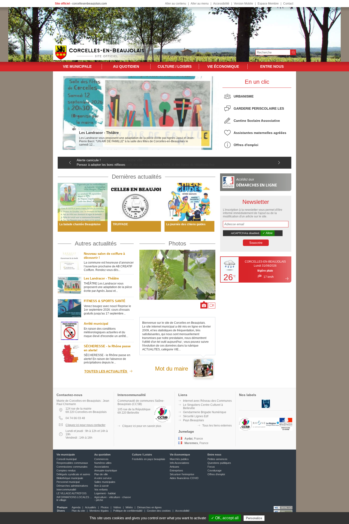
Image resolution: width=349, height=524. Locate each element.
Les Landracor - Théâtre (99, 133)
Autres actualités (96, 243)
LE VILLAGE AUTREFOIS (71, 493)
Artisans (174, 466)
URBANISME (244, 96)
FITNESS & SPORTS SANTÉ (104, 301)
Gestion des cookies (159, 510)
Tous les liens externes (217, 425)
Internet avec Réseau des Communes (207, 400)
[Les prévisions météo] (286, 278)
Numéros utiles (103, 462)
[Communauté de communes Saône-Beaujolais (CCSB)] (245, 429)
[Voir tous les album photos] (177, 275)
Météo (129, 507)
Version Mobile (243, 3)
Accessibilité (221, 3)
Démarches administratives (72, 485)
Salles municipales (104, 481)
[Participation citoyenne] (265, 407)
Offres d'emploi (246, 145)
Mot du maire (171, 368)
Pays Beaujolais (193, 420)
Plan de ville (101, 474)
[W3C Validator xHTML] (283, 507)
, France (193, 438)
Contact (288, 3)
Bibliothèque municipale (70, 478)
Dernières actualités (136, 176)
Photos (177, 243)
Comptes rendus (66, 470)
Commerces (101, 459)
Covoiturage (215, 470)
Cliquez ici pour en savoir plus (141, 426)
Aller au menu (200, 3)
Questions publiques (219, 462)
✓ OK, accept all (225, 518)
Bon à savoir (101, 485)
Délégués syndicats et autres (73, 474)
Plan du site (78, 510)
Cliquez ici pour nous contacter (85, 425)
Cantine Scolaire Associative (257, 120)
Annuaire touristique (105, 470)
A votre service (103, 478)
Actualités (90, 507)
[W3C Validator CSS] (283, 512)
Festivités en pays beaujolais (148, 459)
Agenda (76, 507)
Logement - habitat (105, 493)
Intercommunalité (66, 489)
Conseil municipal (66, 459)
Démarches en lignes (149, 507)
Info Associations (179, 462)
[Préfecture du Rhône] (285, 429)
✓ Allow (267, 233)
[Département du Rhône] (259, 429)
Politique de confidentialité (127, 510)
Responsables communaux (72, 462)
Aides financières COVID (184, 478)
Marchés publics (179, 459)
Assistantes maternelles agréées (260, 133)
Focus (211, 466)
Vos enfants (101, 489)
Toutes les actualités (106, 371)
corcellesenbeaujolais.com (89, 3)
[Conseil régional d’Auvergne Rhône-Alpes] (272, 429)
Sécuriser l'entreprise (182, 474)
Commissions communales (72, 466)
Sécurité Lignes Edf (195, 416)
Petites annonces (217, 459)
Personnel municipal (68, 481)
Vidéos (117, 507)
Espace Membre (268, 3)
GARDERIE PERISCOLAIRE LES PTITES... (259, 110)
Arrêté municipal (96, 323)
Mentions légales (99, 510)
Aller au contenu (175, 3)
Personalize (254, 518)
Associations (101, 466)
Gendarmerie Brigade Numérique (204, 412)
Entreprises (176, 470)
